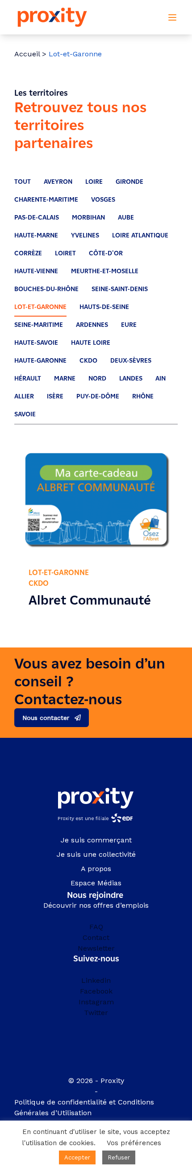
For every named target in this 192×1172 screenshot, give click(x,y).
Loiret (65, 253)
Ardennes (92, 325)
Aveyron (58, 182)
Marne (64, 378)
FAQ (96, 926)
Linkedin (96, 980)
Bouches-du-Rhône (46, 289)
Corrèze (28, 253)
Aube (126, 217)
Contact (96, 937)
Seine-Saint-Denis (120, 289)
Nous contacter (45, 717)
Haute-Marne (36, 235)
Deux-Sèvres (130, 360)
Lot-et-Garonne (40, 307)
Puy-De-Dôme (97, 396)
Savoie (25, 414)
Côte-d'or (106, 253)
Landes (130, 378)
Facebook (96, 991)
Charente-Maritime (46, 199)
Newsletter (96, 948)
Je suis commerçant (96, 840)
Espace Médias (96, 883)
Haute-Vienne (36, 271)
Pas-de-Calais (36, 217)
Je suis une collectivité (96, 854)
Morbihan (88, 217)
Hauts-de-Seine (104, 307)
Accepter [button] (77, 1157)
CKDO (88, 360)
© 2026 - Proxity (96, 1080)
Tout (22, 182)
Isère (55, 396)
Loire (94, 182)
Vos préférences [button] (134, 1143)
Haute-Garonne (40, 360)
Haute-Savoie (36, 343)
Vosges (103, 199)
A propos (96, 868)
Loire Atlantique (140, 235)
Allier (24, 396)
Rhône (143, 396)
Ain (160, 378)
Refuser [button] (119, 1157)
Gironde (129, 182)
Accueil (27, 54)
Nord (97, 378)
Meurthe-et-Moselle (104, 271)
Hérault (27, 378)
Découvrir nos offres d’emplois (96, 905)
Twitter (96, 1012)
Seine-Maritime (38, 325)
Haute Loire (90, 343)
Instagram (96, 1002)
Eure (129, 325)
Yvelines (85, 235)
